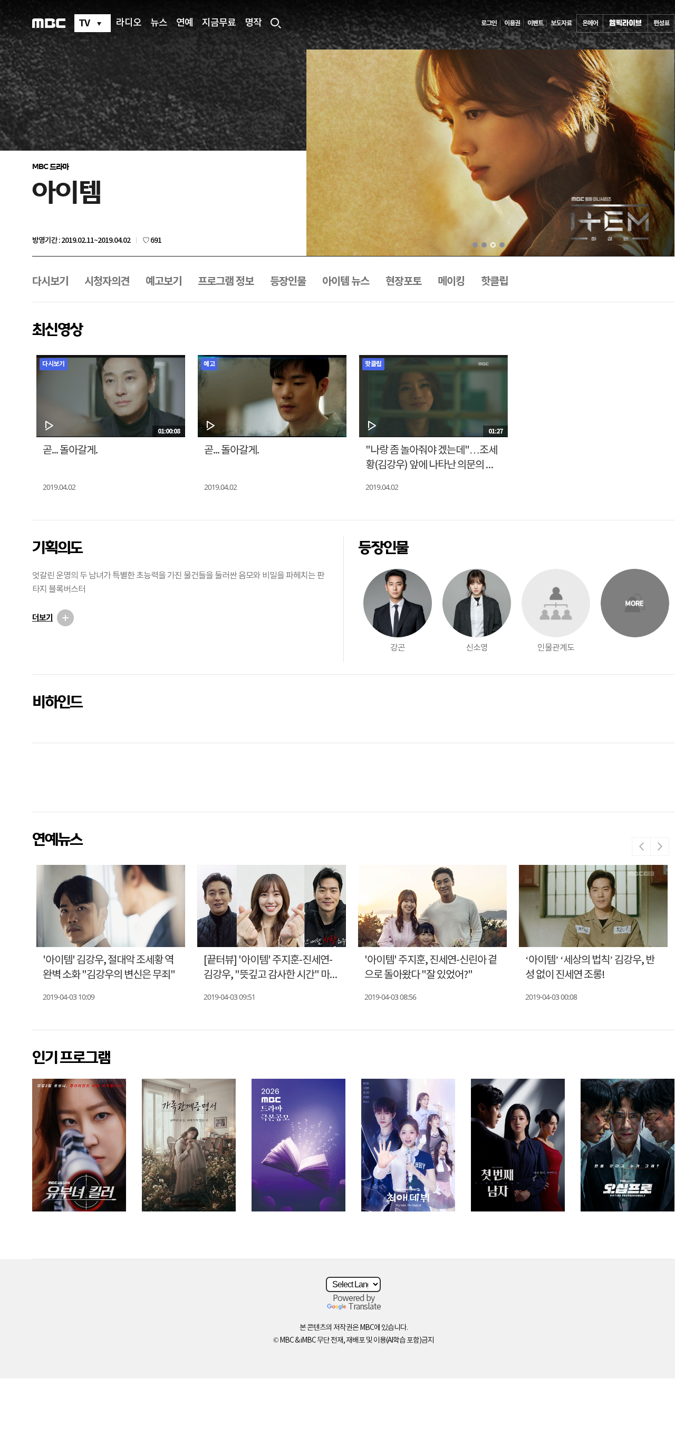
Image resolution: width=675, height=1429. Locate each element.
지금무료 (219, 23)
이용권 (512, 23)
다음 (659, 846)
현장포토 (403, 281)
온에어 (590, 23)
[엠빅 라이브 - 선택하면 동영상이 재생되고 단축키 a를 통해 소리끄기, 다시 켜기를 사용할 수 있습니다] (625, 23)
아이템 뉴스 (345, 281)
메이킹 (451, 281)
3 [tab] (493, 245)
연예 (184, 23)
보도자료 (561, 23)
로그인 (489, 23)
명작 (253, 23)
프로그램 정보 (226, 281)
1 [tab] (475, 245)
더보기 (42, 618)
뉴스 (158, 23)
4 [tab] (502, 245)
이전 (641, 846)
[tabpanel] (490, 154)
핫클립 (494, 281)
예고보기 (163, 281)
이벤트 (535, 23)
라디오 (128, 23)
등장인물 (288, 281)
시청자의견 (106, 281)
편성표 (661, 23)
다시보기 (50, 281)
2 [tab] (484, 245)
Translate (364, 1307)
